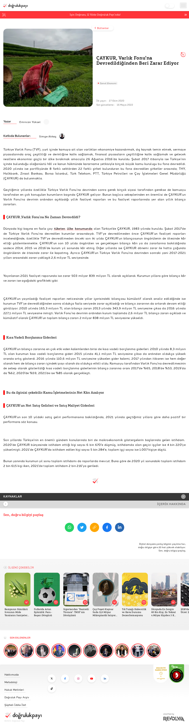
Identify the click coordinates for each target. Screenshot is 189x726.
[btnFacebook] (107, 528)
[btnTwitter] (82, 528)
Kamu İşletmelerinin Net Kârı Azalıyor (73, 393)
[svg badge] (177, 673)
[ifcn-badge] (161, 673)
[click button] (52, 678)
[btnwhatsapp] (69, 528)
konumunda (83, 228)
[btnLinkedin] (119, 528)
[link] (23, 673)
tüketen (59, 228)
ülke (70, 228)
